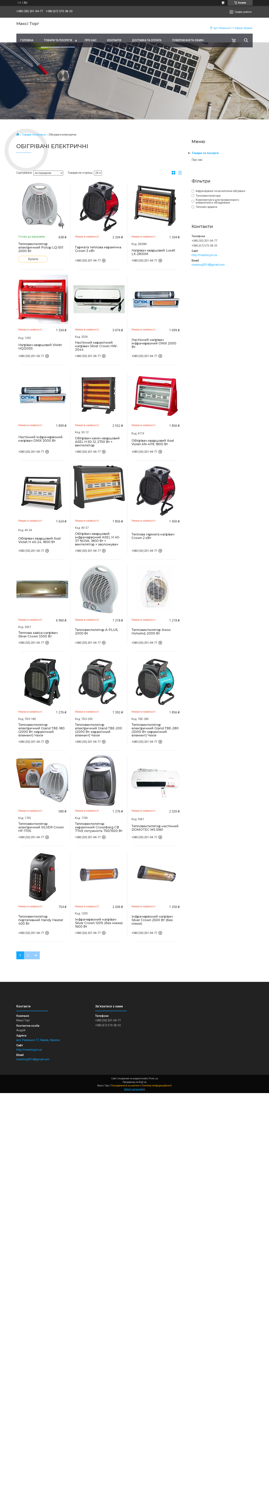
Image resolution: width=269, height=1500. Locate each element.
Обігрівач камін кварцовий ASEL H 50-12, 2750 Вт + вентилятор (97, 442)
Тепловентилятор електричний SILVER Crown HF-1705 (41, 827)
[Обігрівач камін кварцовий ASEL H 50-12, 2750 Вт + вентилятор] (99, 395)
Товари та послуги (58, 40)
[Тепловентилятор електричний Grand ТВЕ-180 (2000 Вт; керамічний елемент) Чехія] (42, 681)
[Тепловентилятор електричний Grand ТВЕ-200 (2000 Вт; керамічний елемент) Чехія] (99, 681)
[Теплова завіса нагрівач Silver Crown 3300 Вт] (42, 589)
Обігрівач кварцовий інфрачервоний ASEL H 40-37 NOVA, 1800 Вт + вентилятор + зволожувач (97, 539)
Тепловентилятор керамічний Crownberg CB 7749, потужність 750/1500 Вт (98, 827)
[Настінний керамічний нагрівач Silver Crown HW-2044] (99, 299)
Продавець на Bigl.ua (135, 1082)
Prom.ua (153, 1078)
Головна (26, 40)
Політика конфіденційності (157, 1085)
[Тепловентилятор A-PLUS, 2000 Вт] (99, 589)
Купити (33, 259)
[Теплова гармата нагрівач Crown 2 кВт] (156, 490)
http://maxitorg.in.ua (204, 255)
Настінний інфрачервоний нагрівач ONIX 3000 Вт (40, 438)
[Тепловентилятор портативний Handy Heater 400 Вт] (42, 876)
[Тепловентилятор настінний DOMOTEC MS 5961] (156, 780)
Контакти (114, 40)
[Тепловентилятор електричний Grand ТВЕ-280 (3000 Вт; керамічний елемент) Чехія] (156, 681)
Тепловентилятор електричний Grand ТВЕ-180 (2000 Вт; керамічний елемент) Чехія (41, 730)
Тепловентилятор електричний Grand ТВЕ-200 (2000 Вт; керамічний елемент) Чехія (98, 730)
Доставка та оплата (146, 40)
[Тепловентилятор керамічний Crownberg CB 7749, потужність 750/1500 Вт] (99, 780)
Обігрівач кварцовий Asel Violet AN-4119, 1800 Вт (153, 442)
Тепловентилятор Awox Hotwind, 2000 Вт (151, 631)
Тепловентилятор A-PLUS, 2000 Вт (96, 631)
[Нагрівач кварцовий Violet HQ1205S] (42, 299)
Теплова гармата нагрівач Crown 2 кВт (153, 536)
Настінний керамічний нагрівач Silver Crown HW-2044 (96, 346)
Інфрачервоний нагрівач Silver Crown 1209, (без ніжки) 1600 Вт (99, 923)
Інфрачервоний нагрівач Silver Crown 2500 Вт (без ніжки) (152, 920)
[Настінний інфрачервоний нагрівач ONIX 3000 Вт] (42, 395)
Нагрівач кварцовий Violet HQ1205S (40, 346)
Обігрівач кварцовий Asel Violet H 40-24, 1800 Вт (39, 540)
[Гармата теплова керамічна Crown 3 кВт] (99, 206)
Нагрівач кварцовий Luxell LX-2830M (153, 252)
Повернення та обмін (188, 40)
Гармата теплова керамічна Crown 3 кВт (98, 249)
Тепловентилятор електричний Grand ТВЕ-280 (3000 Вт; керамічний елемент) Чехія (155, 730)
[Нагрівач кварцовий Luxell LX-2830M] (156, 206)
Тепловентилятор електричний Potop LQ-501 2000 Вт (40, 247)
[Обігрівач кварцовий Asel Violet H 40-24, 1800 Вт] (42, 490)
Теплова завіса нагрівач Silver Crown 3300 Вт (38, 634)
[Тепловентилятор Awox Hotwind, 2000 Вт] (156, 589)
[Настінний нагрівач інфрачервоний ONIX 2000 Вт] (156, 299)
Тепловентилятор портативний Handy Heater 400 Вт (40, 920)
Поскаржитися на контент (125, 1085)
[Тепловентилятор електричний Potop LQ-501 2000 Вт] (42, 206)
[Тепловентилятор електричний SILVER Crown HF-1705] (42, 780)
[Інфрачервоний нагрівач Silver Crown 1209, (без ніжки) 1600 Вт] (99, 876)
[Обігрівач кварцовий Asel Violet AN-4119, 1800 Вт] (156, 395)
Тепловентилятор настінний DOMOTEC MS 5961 (155, 828)
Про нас (90, 40)
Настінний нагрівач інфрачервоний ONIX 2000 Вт (154, 343)
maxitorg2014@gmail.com (208, 264)
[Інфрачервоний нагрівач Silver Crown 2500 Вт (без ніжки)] (156, 876)
